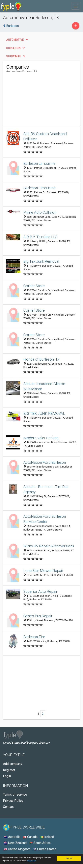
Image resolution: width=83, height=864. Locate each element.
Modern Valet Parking (40, 438)
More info (31, 860)
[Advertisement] (36, 101)
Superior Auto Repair (40, 591)
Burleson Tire (34, 637)
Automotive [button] (15, 39)
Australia (13, 837)
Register (9, 770)
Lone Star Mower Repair (43, 570)
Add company (12, 764)
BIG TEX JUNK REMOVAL (44, 413)
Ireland (49, 837)
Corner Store (34, 286)
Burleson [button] (13, 48)
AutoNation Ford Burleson (44, 462)
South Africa (42, 843)
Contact (8, 807)
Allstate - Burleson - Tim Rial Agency (45, 489)
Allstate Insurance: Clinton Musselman (44, 386)
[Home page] (11, 6)
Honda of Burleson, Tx (41, 359)
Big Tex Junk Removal (41, 261)
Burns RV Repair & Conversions (48, 546)
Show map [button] (13, 56)
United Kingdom (18, 849)
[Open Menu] (75, 6)
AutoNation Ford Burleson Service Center (44, 519)
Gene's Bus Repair (37, 616)
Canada (31, 837)
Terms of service (15, 794)
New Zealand (17, 843)
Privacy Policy (13, 801)
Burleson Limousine (39, 163)
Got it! (69, 858)
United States (46, 849)
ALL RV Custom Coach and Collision (45, 136)
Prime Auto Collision (39, 212)
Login (7, 776)
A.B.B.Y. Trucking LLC (40, 237)
